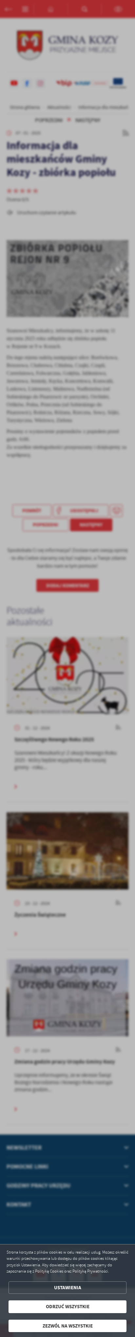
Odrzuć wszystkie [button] (67, 1306)
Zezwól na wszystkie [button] (68, 1326)
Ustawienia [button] (67, 1287)
